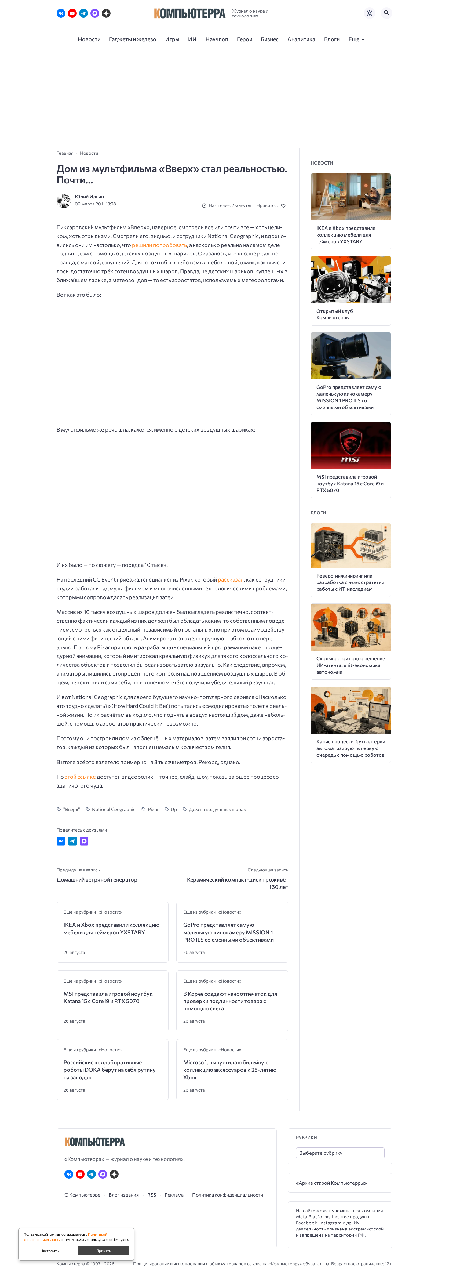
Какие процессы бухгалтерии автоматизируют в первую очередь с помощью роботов (350, 748)
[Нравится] (284, 205)
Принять (103, 1250)
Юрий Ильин (89, 196)
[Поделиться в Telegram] (72, 841)
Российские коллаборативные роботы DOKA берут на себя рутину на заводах (110, 1070)
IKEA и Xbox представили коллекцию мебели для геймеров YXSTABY (111, 928)
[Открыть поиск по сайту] (386, 13)
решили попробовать (159, 244)
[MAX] (94, 13)
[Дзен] (106, 13)
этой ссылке (80, 776)
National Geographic (114, 809)
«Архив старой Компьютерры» (331, 1183)
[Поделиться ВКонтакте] (61, 841)
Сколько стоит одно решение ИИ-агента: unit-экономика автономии (350, 665)
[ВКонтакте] (61, 13)
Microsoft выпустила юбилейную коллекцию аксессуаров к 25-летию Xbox (229, 1070)
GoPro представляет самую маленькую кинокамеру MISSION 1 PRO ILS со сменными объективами (228, 932)
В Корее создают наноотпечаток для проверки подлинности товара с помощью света (230, 1001)
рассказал (231, 579)
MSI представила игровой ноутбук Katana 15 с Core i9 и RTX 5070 (108, 997)
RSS (151, 1194)
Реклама (174, 1194)
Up (174, 809)
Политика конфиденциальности (227, 1194)
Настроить (49, 1250)
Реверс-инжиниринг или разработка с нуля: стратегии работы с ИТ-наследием (350, 582)
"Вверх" (71, 809)
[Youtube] (72, 13)
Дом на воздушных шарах (217, 809)
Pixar (153, 809)
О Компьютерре (82, 1194)
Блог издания (124, 1194)
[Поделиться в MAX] (84, 841)
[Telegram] (83, 13)
